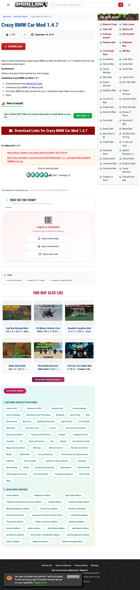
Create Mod (127, 69)
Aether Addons (33, 528)
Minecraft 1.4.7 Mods (36, 280)
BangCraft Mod (128, 163)
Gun (52, 441)
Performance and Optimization (74, 454)
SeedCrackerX (109, 158)
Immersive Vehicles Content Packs (47, 515)
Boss (88, 415)
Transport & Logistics (63, 474)
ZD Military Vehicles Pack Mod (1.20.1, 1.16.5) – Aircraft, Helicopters (48, 330)
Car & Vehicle (84, 421)
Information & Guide (81, 441)
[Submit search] (120, 5)
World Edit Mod (129, 107)
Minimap (37, 448)
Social (26, 467)
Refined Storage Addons (72, 541)
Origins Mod (108, 107)
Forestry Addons (13, 528)
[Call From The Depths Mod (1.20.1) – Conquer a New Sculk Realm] (79, 350)
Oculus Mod (127, 64)
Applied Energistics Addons (18, 509)
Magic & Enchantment (15, 448)
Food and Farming (36, 441)
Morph (9, 454)
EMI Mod (126, 51)
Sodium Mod (108, 64)
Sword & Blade (83, 467)
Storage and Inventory (44, 467)
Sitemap (95, 565)
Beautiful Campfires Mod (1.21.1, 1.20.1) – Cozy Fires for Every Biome (79, 330)
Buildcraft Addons (76, 522)
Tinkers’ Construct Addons (46, 522)
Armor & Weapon (13, 415)
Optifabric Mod (109, 90)
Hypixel (63, 441)
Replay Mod (108, 128)
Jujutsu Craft (128, 77)
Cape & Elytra (66, 421)
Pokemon (10, 461)
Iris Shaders (108, 59)
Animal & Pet (57, 408)
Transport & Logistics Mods (61, 280)
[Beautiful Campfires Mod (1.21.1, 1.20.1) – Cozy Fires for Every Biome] (79, 313)
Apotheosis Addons (80, 528)
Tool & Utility (84, 474)
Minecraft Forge (34, 83)
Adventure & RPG (34, 408)
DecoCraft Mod (109, 112)
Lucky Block (127, 59)
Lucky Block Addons (79, 515)
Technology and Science (16, 474)
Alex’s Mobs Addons (56, 528)
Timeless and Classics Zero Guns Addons (24, 502)
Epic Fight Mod (128, 82)
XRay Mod (107, 77)
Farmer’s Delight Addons (78, 502)
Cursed (52, 428)
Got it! (73, 577)
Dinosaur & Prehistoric (41, 434)
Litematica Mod (129, 99)
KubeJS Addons (13, 541)
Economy (10, 441)
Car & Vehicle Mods (14, 280)
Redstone (82, 461)
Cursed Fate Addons (49, 509)
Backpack (60, 415)
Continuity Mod (109, 168)
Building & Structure (46, 421)
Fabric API (107, 29)
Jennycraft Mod (110, 163)
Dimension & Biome (14, 434)
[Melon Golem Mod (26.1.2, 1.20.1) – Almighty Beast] (17, 350)
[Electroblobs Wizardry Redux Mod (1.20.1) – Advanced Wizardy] (48, 350)
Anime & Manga (79, 408)
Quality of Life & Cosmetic (57, 461)
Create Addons (12, 495)
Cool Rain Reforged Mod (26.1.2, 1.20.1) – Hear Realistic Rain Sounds (17, 330)
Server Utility (11, 467)
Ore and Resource (45, 454)
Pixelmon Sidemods (77, 509)
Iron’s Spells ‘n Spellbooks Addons (45, 535)
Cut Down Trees (32, 428)
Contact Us (47, 565)
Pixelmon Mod (109, 42)
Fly (21, 441)
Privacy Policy (81, 565)
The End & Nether (40, 474)
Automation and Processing (38, 415)
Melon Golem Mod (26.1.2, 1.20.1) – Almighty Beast (17, 367)
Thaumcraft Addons (14, 522)
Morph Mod (127, 128)
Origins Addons (55, 502)
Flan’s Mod (107, 120)
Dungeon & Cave (81, 434)
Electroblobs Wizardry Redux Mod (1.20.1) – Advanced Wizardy (48, 367)
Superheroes (65, 467)
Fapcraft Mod (128, 158)
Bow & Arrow (11, 421)
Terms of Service (63, 565)
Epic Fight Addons (73, 495)
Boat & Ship (75, 415)
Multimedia (25, 454)
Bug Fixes (27, 421)
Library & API (11, 408)
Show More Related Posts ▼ (48, 379)
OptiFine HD (127, 29)
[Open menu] (8, 5)
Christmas (10, 428)
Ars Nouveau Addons (15, 535)
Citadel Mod (108, 142)
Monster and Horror (79, 448)
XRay (8, 481)
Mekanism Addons (41, 541)
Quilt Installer (128, 34)
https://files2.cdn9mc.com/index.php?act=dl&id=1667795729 (37, 152)
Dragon (62, 434)
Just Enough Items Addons (78, 535)
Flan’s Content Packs (15, 515)
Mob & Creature (56, 448)
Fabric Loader (128, 24)
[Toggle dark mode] (129, 4)
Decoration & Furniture (76, 428)
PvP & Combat (30, 461)
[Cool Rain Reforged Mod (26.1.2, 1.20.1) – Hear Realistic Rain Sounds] (17, 312)
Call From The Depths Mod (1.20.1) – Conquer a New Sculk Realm (79, 367)
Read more (40, 582)
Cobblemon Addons (42, 495)
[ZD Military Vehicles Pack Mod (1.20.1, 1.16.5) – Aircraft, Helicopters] (48, 313)
